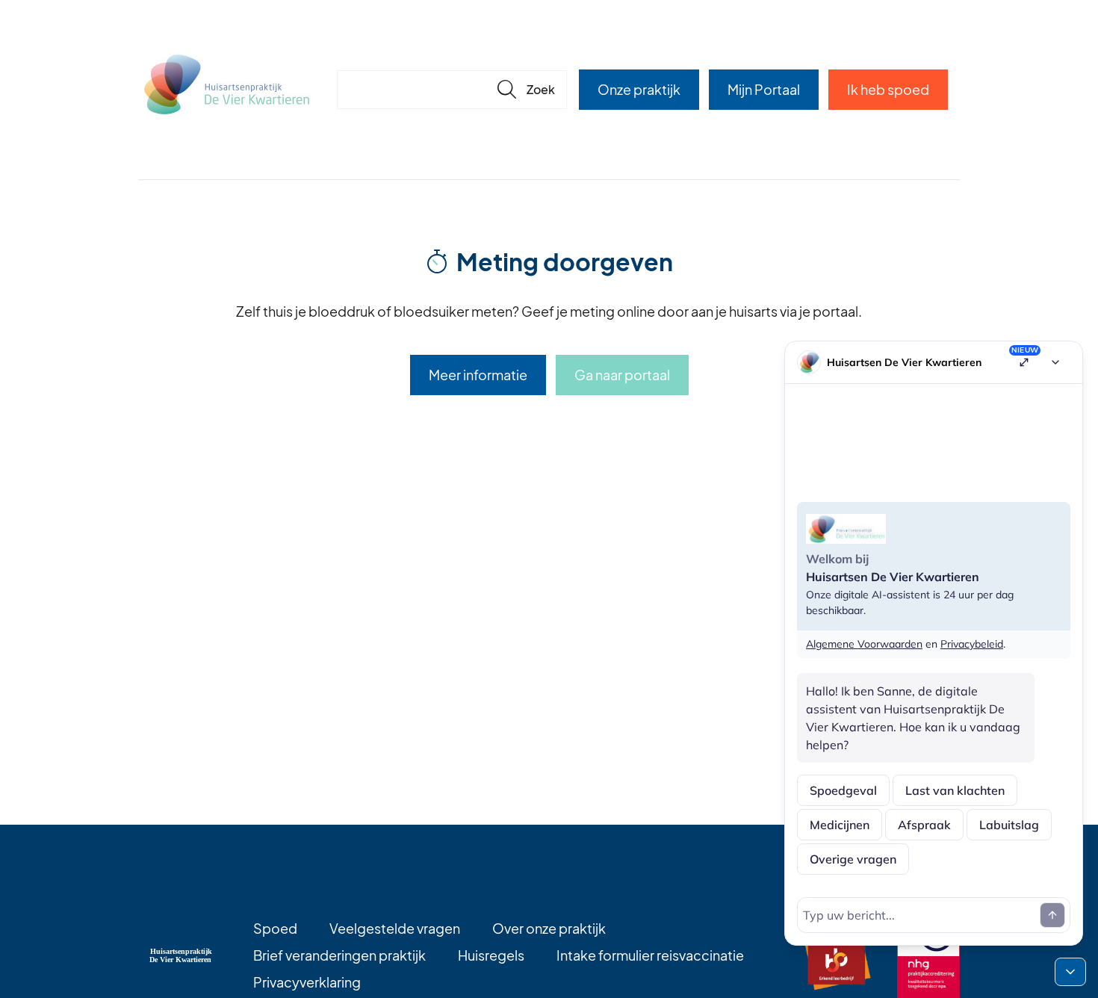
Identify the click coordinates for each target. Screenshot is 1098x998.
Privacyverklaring (307, 982)
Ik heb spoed (888, 89)
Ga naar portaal (622, 374)
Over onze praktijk (549, 928)
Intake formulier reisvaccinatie (650, 955)
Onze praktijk (639, 89)
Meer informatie (478, 374)
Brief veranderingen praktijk (339, 955)
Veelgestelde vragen (394, 928)
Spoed (275, 928)
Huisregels (491, 955)
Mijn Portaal (764, 89)
